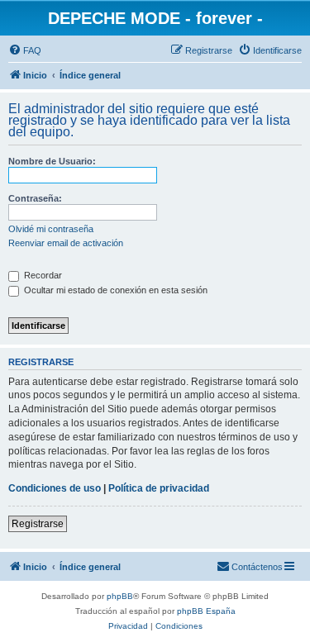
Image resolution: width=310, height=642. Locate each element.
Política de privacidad (158, 488)
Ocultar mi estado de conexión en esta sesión (114, 290)
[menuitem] (24, 50)
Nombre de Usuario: (52, 161)
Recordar (41, 275)
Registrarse (38, 524)
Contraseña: (35, 198)
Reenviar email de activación (65, 243)
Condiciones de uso (54, 488)
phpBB (120, 596)
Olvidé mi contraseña (50, 229)
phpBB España (206, 611)
